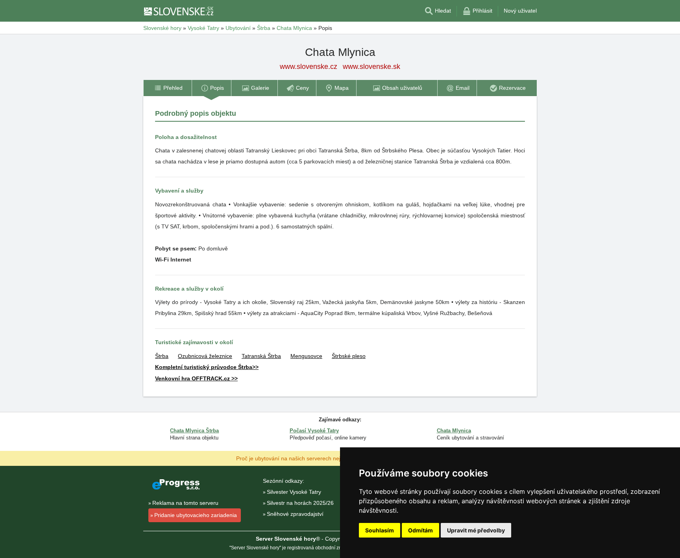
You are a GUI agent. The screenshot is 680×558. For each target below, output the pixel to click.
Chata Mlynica (454, 431)
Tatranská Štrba (261, 356)
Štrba (161, 356)
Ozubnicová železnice (205, 356)
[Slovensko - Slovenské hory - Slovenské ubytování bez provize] (178, 11)
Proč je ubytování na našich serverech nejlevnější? (299, 458)
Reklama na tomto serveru (185, 503)
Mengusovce (306, 356)
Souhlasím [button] (379, 530)
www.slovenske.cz (308, 66)
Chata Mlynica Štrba (194, 431)
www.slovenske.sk (371, 66)
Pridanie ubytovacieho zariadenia (195, 515)
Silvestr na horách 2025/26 (300, 503)
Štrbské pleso (349, 356)
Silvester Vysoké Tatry (294, 492)
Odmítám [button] (420, 530)
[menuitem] (167, 88)
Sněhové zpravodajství (295, 514)
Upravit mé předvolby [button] (476, 530)
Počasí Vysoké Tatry (314, 431)
